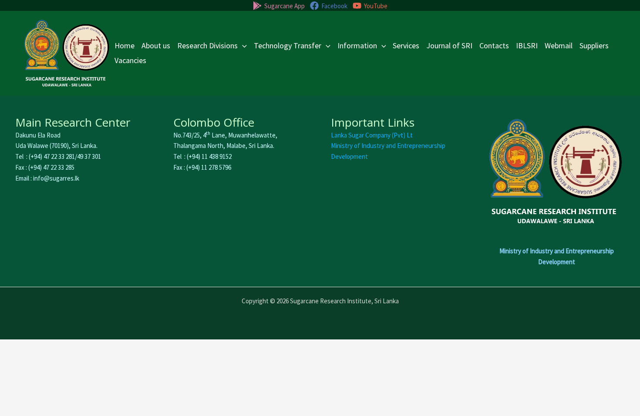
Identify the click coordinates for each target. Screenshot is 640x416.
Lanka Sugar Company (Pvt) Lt (372, 135)
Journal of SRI (449, 45)
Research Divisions (207, 45)
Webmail (559, 45)
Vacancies (130, 60)
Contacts (494, 45)
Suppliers (594, 45)
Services (406, 45)
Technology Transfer (287, 45)
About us (155, 45)
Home (125, 45)
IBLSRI (527, 45)
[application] (242, 46)
